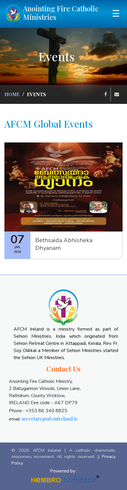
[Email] (117, 94)
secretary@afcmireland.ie (50, 419)
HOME (11, 94)
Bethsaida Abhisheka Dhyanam (63, 244)
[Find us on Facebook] (106, 94)
